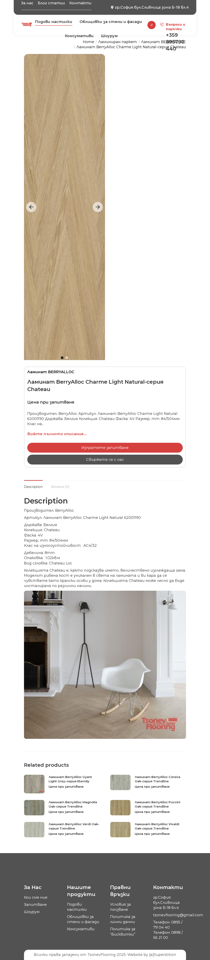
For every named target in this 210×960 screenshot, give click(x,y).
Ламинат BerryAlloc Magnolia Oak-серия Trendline (73, 804)
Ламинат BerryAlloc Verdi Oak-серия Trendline (74, 826)
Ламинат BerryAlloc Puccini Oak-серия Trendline (157, 804)
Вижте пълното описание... (57, 434)
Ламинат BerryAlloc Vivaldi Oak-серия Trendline (157, 826)
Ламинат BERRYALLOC (50, 372)
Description (33, 487)
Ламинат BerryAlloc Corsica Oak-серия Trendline (157, 779)
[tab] (33, 484)
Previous (31, 207)
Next (98, 207)
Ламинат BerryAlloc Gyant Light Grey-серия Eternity (70, 779)
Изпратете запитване (105, 447)
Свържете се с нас (105, 459)
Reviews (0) (60, 487)
